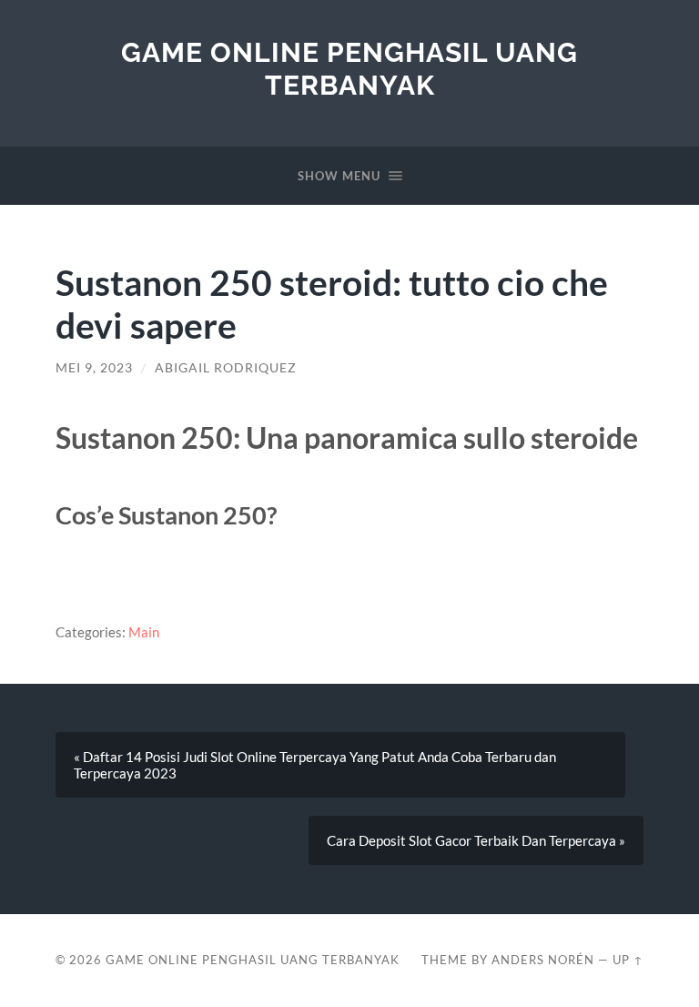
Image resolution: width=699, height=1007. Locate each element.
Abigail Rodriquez (226, 368)
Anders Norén (542, 959)
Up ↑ (628, 959)
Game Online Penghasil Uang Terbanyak (349, 68)
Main (143, 632)
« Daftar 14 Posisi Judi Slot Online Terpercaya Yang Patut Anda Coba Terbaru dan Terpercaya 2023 (315, 764)
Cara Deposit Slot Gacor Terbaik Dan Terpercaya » (476, 840)
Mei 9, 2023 (94, 368)
